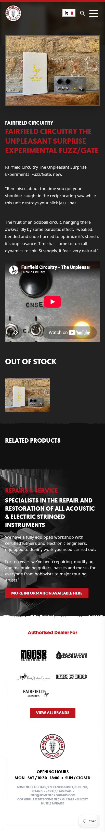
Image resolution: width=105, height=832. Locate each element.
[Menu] (94, 13)
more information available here (46, 593)
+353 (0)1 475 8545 (59, 791)
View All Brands (52, 712)
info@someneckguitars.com (52, 795)
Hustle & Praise (52, 803)
